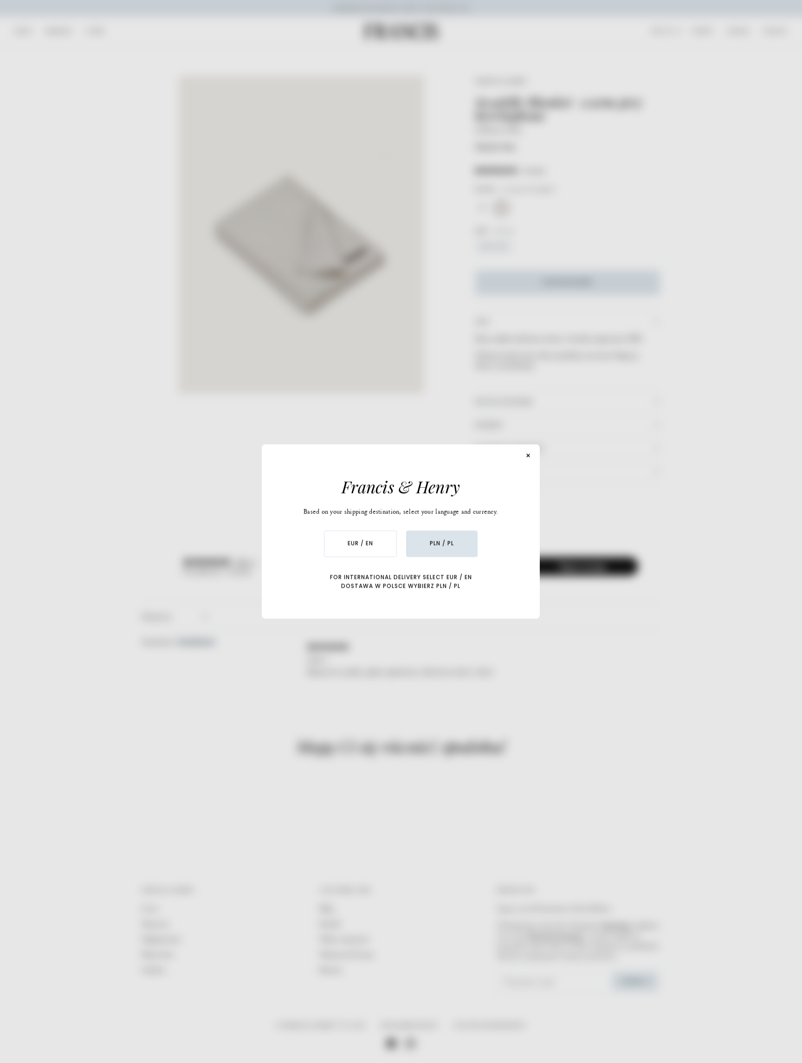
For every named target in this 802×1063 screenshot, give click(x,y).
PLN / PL (442, 543)
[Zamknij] (528, 455)
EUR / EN (360, 543)
